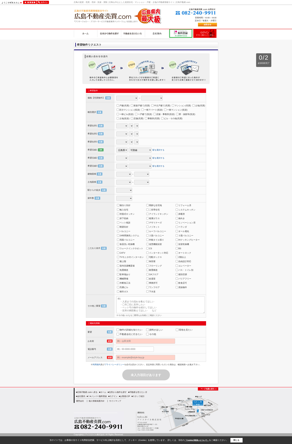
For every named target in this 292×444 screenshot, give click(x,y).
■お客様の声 (124, 396)
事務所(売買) (154, 118)
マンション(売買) (183, 105)
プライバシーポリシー (114, 364)
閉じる (236, 440)
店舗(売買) (139, 118)
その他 (152, 334)
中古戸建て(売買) (162, 105)
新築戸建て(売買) (142, 105)
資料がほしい (156, 329)
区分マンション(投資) (129, 110)
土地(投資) (124, 118)
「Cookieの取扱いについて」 (197, 440)
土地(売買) (200, 105)
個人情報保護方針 (96, 401)
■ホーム (102, 392)
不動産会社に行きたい (131, 334)
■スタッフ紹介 (138, 396)
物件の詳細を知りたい (131, 329)
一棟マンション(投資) (177, 110)
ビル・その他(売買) (173, 118)
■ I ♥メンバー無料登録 (97, 396)
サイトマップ (115, 401)
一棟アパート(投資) (153, 110)
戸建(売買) (124, 105)
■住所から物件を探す (117, 392)
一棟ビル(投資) (126, 114)
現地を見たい (186, 329)
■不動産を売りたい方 (137, 392)
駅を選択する (158, 150)
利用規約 (97, 364)
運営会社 (80, 401)
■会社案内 (80, 396)
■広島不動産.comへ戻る (86, 392)
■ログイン (112, 396)
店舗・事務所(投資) (165, 114)
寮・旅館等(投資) (187, 114)
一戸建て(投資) (145, 114)
